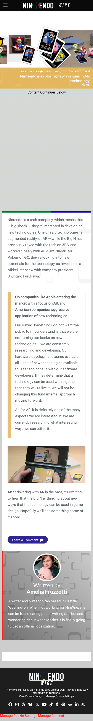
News (85, 84)
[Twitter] (37, 704)
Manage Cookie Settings (60, 696)
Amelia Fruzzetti (80, 71)
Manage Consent (51, 716)
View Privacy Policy (30, 696)
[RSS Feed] (83, 704)
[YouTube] (44, 704)
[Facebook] (10, 704)
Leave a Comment (30, 71)
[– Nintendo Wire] (46, 679)
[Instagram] (17, 704)
